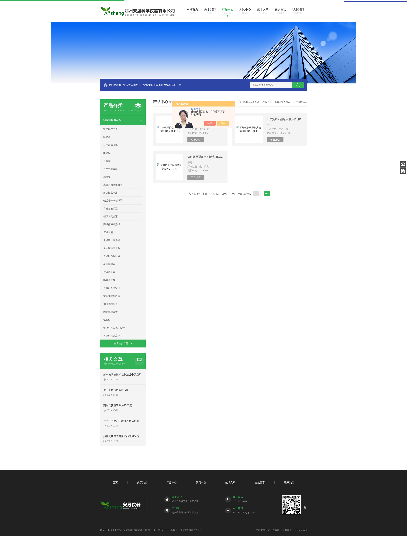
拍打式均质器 (110, 303)
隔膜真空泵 (109, 280)
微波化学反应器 (111, 296)
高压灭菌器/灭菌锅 (113, 184)
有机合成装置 (110, 208)
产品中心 (266, 101)
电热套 (106, 137)
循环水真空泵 (110, 216)
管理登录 (287, 530)
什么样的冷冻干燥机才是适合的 (121, 420)
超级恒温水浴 (110, 192)
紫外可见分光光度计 (114, 327)
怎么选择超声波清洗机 (116, 390)
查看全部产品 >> (123, 343)
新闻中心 (201, 482)
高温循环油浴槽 (111, 224)
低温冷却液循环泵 (112, 200)
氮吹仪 (106, 319)
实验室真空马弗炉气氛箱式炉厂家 (162, 85)
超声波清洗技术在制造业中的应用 (122, 374)
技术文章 (230, 482)
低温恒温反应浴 (111, 256)
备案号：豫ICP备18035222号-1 (187, 530)
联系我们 (289, 482)
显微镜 (106, 160)
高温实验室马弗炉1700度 (117, 405)
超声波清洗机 (110, 145)
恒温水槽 (108, 232)
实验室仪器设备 (112, 120)
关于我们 (142, 482)
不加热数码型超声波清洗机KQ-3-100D (285, 119)
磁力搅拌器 (109, 264)
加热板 (106, 176)
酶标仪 (106, 152)
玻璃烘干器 (109, 272)
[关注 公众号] (403, 171)
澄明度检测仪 (110, 128)
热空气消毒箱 (110, 168)
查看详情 (196, 139)
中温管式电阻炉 (132, 85)
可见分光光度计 (111, 335)
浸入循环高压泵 (111, 248)
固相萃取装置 (110, 311)
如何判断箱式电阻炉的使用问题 (121, 436)
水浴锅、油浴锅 (111, 240)
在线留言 (260, 482)
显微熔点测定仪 (111, 288)
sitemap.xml (300, 530)
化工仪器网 (273, 530)
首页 (257, 101)
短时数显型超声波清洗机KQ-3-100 (205, 156)
